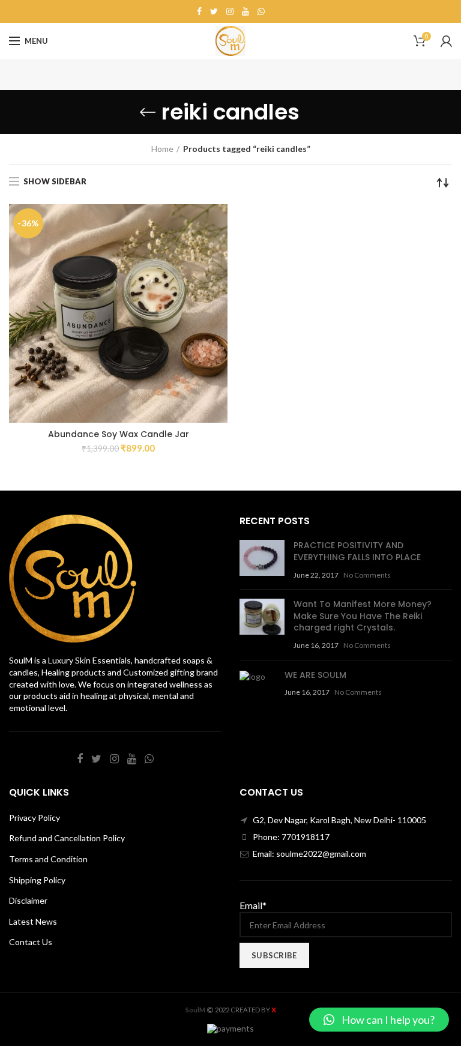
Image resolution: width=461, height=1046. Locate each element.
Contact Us (30, 942)
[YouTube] (245, 11)
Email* (253, 905)
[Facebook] (199, 11)
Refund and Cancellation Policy (67, 838)
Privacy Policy (34, 817)
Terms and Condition (48, 859)
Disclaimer (28, 900)
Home (162, 149)
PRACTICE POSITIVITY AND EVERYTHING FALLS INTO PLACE (357, 551)
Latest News (33, 921)
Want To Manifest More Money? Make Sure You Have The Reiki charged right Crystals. (363, 615)
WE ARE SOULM (315, 675)
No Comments (367, 574)
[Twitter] (214, 11)
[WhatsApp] (261, 11)
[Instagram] (230, 11)
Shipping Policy (37, 880)
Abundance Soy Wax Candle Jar (118, 434)
